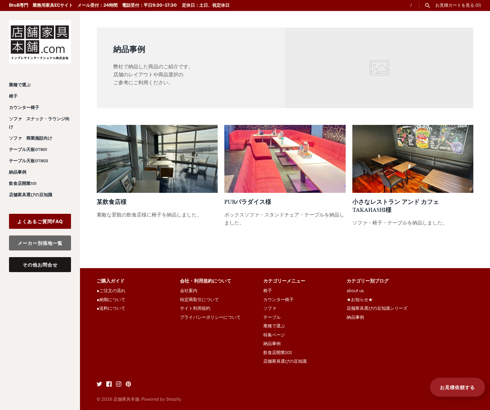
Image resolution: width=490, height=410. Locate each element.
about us (355, 290)
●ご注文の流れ (113, 290)
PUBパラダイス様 (247, 202)
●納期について (111, 299)
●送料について (111, 308)
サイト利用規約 (195, 308)
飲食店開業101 (23, 183)
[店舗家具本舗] (40, 42)
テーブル (272, 317)
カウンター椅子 (24, 107)
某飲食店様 (112, 202)
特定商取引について (199, 299)
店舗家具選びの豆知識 (30, 194)
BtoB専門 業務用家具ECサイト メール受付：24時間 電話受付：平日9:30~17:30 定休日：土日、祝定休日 (119, 5)
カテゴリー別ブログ (368, 281)
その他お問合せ (40, 264)
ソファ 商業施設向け (30, 138)
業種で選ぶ (20, 84)
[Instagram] (118, 385)
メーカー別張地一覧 (40, 243)
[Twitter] (99, 385)
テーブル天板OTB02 (28, 160)
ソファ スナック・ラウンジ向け (39, 122)
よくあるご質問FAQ (40, 221)
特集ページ (274, 334)
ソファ (269, 308)
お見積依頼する (457, 387)
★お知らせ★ (360, 299)
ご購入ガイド (111, 281)
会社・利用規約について (205, 281)
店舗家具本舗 (126, 399)
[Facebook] (109, 385)
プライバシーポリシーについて (210, 317)
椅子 (13, 96)
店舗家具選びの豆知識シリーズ (377, 308)
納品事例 (17, 172)
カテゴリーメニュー (284, 281)
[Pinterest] (128, 385)
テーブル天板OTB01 (28, 149)
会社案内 (188, 290)
